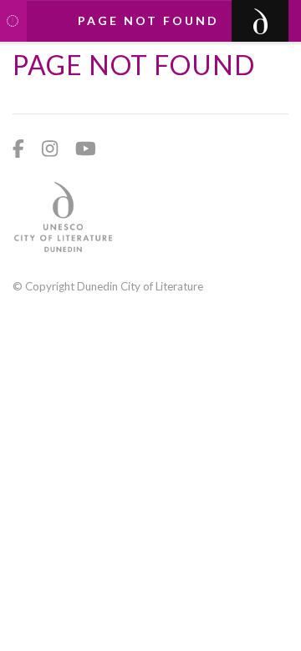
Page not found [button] (148, 20)
